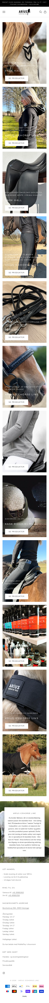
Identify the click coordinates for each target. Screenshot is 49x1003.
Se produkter (16, 143)
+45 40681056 (14, 895)
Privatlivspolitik (8, 961)
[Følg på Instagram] (4, 973)
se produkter (16, 273)
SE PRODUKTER (16, 78)
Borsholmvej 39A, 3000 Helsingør (16, 908)
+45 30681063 (18, 892)
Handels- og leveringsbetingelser (16, 957)
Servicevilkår (7, 965)
